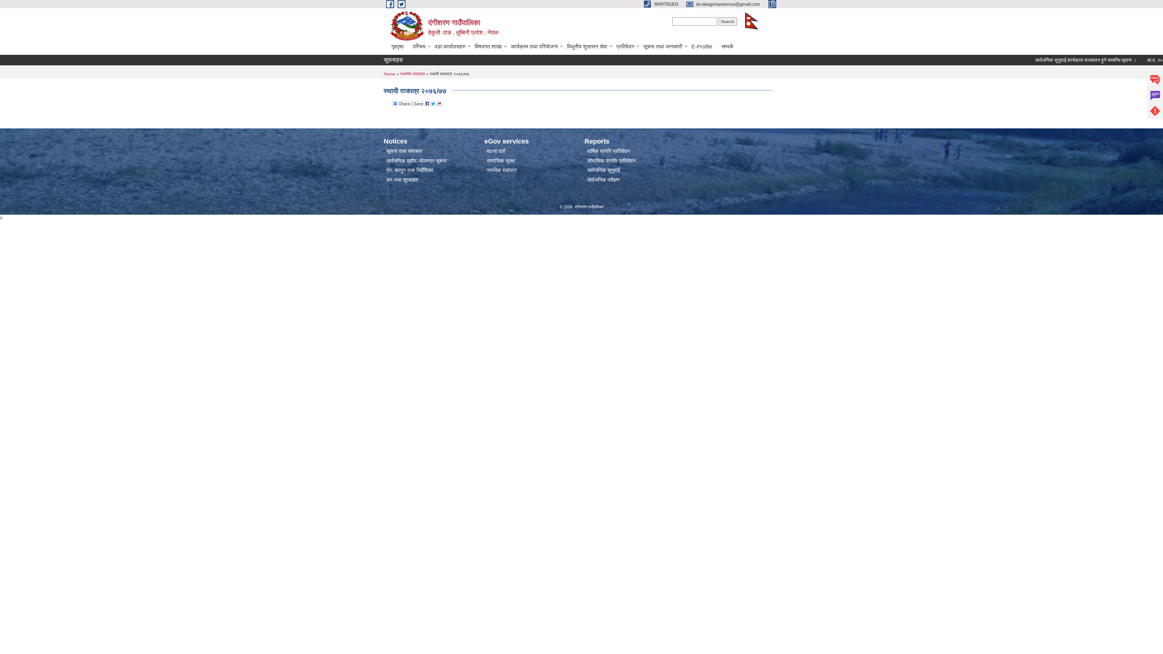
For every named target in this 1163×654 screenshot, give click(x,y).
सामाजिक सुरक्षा (501, 161)
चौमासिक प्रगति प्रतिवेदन (611, 161)
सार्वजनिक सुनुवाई (603, 170)
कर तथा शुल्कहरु (402, 180)
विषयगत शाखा (488, 47)
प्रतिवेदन (625, 47)
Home (389, 73)
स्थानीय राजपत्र (412, 73)
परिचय (419, 47)
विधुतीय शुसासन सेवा (587, 47)
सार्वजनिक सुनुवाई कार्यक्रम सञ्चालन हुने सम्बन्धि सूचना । (1065, 60)
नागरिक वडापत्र (502, 170)
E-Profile (701, 47)
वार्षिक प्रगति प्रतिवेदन (608, 151)
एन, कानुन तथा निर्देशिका (409, 170)
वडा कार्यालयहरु (450, 47)
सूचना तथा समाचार (404, 151)
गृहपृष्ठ (397, 47)
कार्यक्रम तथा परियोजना (534, 47)
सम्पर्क (727, 47)
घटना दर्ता (496, 151)
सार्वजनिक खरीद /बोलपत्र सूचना (416, 161)
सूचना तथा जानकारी (662, 47)
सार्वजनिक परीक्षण (603, 180)
